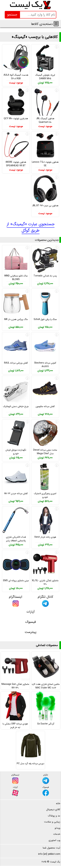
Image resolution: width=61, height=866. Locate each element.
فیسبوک (30, 621)
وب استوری (54, 840)
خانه (58, 803)
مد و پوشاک (54, 816)
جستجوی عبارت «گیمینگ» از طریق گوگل (30, 227)
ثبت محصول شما (51, 848)
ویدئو (57, 828)
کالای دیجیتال (53, 809)
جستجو (12, 14)
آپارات (31, 611)
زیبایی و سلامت (52, 822)
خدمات (56, 834)
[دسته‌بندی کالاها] (56, 23)
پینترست (30, 632)
